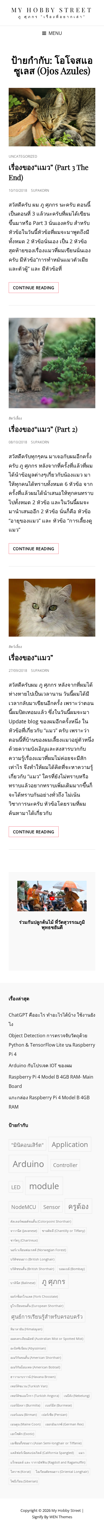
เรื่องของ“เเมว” (31, 657)
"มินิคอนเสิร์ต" (27, 1144)
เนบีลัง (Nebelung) (77, 1396)
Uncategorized (23, 156)
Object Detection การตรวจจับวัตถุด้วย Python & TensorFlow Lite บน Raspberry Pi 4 (52, 1044)
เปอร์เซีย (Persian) (54, 1415)
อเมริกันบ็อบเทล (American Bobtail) (35, 1367)
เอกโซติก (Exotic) (22, 1434)
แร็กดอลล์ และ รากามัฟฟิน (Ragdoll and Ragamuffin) (47, 1462)
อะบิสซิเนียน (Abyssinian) (28, 1348)
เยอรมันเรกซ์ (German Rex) (64, 1424)
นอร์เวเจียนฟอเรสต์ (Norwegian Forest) (38, 1250)
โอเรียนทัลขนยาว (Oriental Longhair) (62, 1472)
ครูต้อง (78, 1206)
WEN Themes (60, 1516)
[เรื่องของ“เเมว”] (52, 608)
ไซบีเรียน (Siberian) (24, 1481)
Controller (65, 1165)
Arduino (28, 1164)
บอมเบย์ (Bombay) (72, 1269)
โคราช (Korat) (20, 1472)
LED (16, 1187)
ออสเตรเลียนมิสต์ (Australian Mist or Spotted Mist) (46, 1339)
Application (70, 1144)
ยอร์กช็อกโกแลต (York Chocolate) (34, 1296)
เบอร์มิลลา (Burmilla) (25, 1405)
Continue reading (36, 289)
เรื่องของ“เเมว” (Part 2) (43, 429)
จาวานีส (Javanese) (23, 1231)
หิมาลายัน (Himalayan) (26, 1329)
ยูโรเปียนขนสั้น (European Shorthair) (36, 1306)
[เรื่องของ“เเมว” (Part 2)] (52, 363)
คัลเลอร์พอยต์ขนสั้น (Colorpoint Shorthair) (40, 1221)
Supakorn (40, 190)
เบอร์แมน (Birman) (23, 1415)
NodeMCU (23, 1206)
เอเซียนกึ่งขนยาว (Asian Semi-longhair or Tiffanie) (45, 1443)
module (44, 1186)
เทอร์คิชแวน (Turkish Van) (28, 1386)
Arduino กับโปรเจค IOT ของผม (40, 1065)
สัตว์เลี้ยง (15, 418)
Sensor (51, 1206)
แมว (81, 1453)
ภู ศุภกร (53, 1281)
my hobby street (52, 10)
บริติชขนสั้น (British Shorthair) (32, 1269)
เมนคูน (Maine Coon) (25, 1424)
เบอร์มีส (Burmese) (58, 1405)
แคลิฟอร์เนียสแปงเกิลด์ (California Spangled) (42, 1453)
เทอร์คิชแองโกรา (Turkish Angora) (34, 1396)
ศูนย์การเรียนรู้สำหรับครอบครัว (47, 1316)
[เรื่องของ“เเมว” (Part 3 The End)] (52, 117)
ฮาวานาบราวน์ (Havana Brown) (32, 1377)
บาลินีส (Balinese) (22, 1283)
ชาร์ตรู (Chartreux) (24, 1240)
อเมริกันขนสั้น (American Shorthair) (35, 1358)
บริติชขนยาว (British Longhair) (32, 1259)
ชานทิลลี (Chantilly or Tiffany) (63, 1231)
